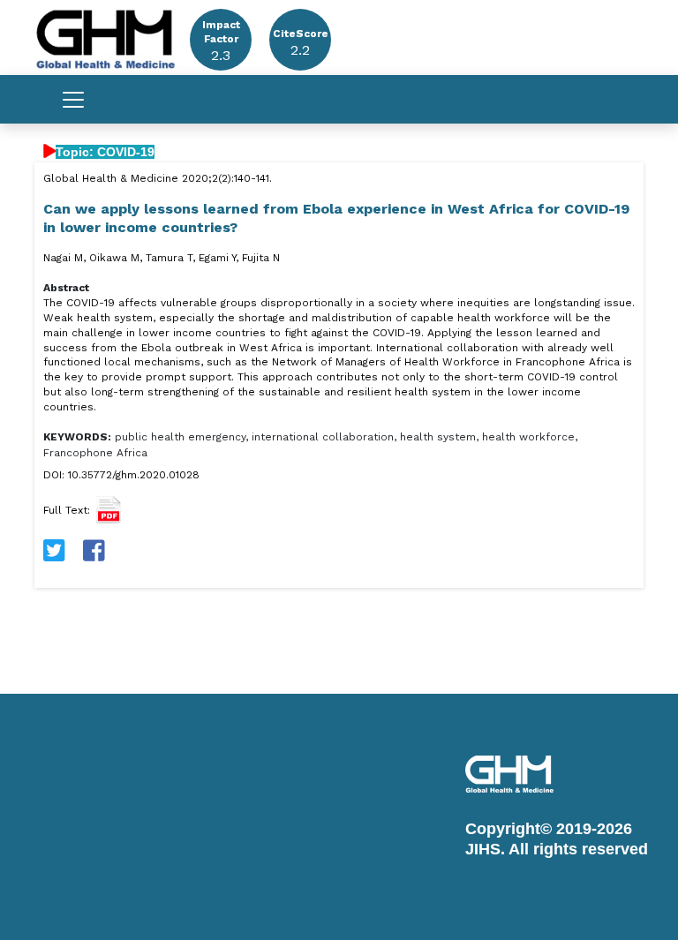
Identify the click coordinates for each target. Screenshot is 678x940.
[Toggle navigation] (73, 99)
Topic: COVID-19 (105, 152)
